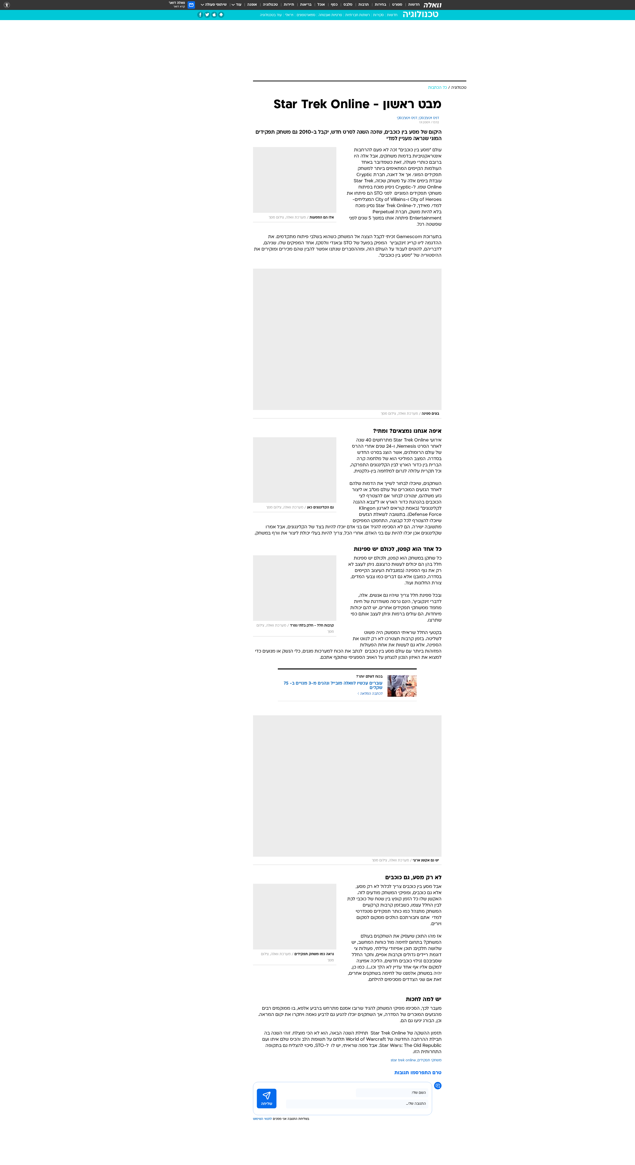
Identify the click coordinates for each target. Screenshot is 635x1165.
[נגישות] (7, 5)
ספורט (397, 5)
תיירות (289, 5)
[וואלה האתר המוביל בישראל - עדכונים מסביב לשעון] (433, 4)
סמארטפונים (306, 15)
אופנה (252, 5)
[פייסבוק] (200, 15)
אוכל (321, 5)
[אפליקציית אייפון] (214, 15)
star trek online (403, 1060)
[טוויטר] (207, 15)
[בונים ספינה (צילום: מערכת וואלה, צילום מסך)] (347, 343)
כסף (334, 5)
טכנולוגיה (270, 5)
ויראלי (289, 15)
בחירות (380, 5)
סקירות (378, 15)
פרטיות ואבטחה (330, 15)
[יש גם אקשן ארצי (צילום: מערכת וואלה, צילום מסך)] (347, 790)
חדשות (414, 5)
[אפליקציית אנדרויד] (221, 15)
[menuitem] (411, 5)
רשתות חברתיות (357, 15)
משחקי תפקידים (429, 1060)
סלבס (348, 5)
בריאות (306, 5)
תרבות (363, 5)
